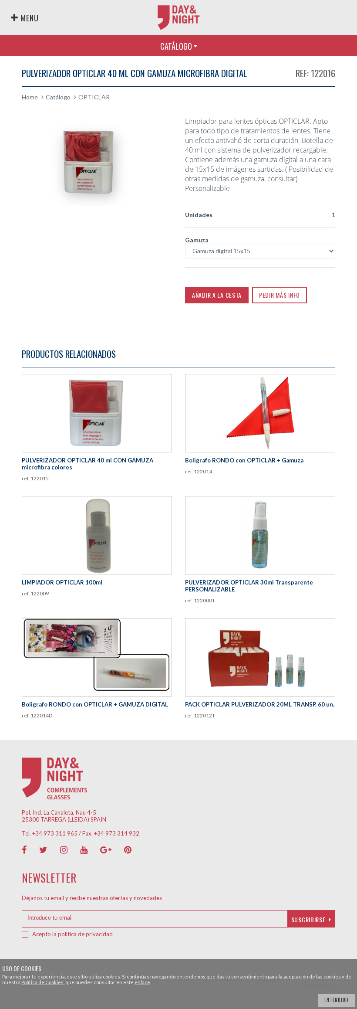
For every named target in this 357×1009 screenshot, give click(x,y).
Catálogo (58, 97)
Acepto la (72, 934)
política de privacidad (85, 934)
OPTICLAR (94, 97)
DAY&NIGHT (179, 17)
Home (30, 97)
